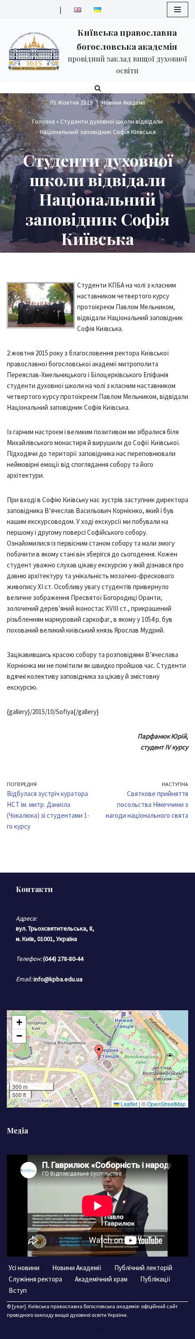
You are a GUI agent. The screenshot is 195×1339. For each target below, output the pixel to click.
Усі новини (24, 1267)
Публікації (155, 1279)
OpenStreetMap (166, 1104)
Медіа (17, 1130)
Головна (43, 121)
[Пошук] (97, 88)
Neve (60, 1329)
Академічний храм (101, 1279)
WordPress (126, 1329)
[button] (98, 1052)
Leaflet (128, 1104)
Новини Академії (123, 102)
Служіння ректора (35, 1279)
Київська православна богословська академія (83, 1306)
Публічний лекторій (143, 1267)
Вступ (18, 1290)
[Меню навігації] (177, 9)
